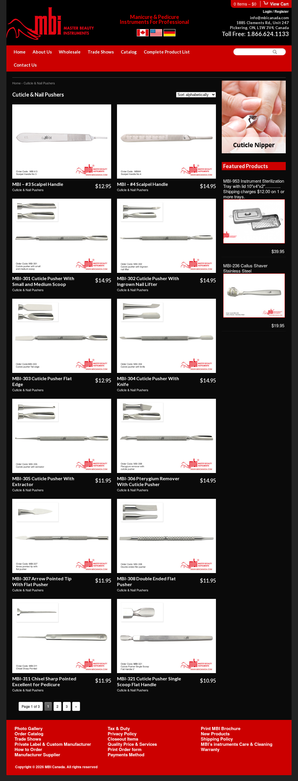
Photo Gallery (28, 728)
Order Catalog (29, 733)
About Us (42, 51)
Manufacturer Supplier (37, 754)
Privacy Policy (122, 733)
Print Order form (124, 749)
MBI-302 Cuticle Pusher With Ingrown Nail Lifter (148, 281)
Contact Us (25, 64)
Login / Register (276, 11)
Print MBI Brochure (220, 728)
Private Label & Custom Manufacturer (53, 744)
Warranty (210, 749)
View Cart (279, 4)
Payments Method (126, 754)
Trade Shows (101, 51)
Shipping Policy (217, 739)
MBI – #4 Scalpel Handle (142, 184)
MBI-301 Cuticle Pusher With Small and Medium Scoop (43, 281)
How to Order (28, 749)
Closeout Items (123, 739)
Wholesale (70, 51)
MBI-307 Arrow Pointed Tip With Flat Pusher (42, 581)
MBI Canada (55, 766)
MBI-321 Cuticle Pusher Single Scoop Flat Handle (149, 681)
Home (20, 51)
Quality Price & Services (132, 744)
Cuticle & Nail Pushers (28, 189)
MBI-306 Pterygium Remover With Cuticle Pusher (148, 481)
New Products (215, 733)
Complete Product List (167, 51)
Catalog (129, 51)
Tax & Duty (119, 728)
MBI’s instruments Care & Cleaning (236, 744)
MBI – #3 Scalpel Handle (37, 184)
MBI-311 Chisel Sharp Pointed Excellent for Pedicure (44, 681)
